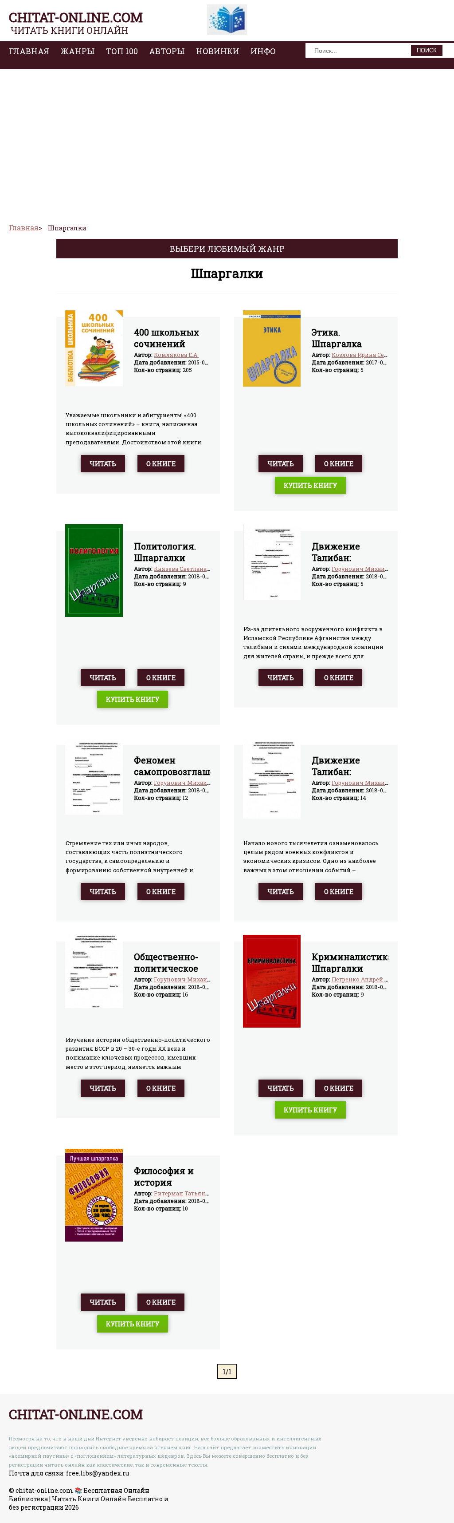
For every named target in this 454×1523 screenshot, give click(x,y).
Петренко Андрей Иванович (373, 979)
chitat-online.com (76, 17)
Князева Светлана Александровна (204, 568)
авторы (167, 51)
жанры (77, 51)
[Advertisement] (227, 142)
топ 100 (122, 51)
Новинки (217, 51)
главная (29, 51)
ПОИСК (427, 50)
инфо (263, 51)
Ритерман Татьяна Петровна (196, 1193)
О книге (161, 463)
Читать (103, 463)
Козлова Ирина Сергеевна (369, 354)
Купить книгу (310, 485)
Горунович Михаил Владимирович (383, 568)
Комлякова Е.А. (176, 354)
